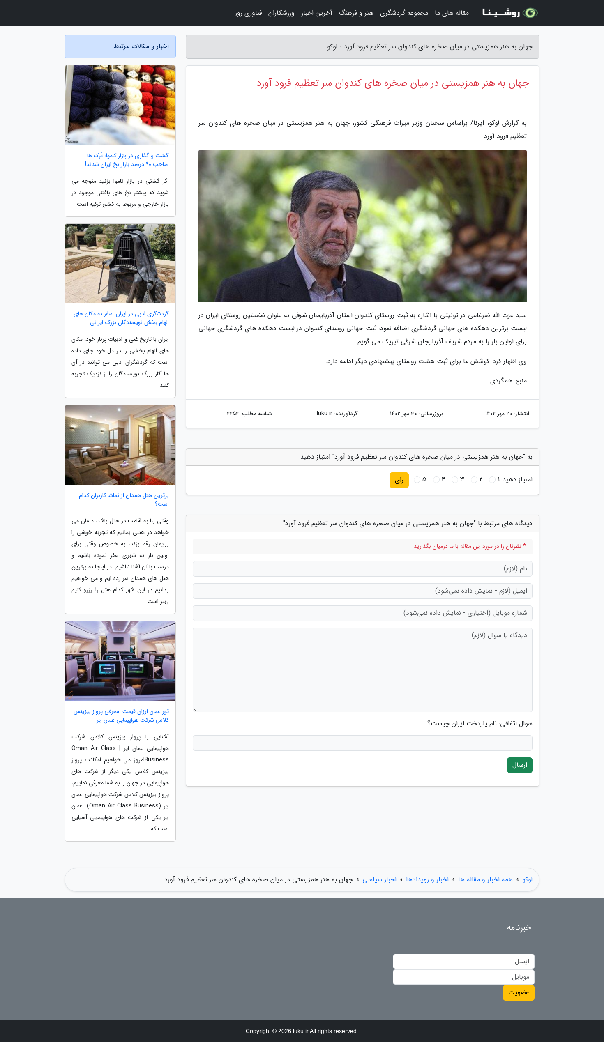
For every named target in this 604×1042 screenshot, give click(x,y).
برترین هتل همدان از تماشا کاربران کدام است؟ (124, 499)
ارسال (519, 765)
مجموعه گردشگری (404, 13)
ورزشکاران (281, 13)
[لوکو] (509, 13)
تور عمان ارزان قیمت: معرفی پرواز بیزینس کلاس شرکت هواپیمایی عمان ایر (121, 716)
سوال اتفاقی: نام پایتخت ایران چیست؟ (480, 724)
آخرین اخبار (316, 13)
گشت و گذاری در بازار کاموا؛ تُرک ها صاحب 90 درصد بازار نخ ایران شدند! (127, 160)
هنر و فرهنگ (356, 13)
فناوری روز (248, 13)
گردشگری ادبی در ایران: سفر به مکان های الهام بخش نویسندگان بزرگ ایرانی (121, 318)
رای (399, 480)
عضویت (518, 992)
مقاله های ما (452, 13)
